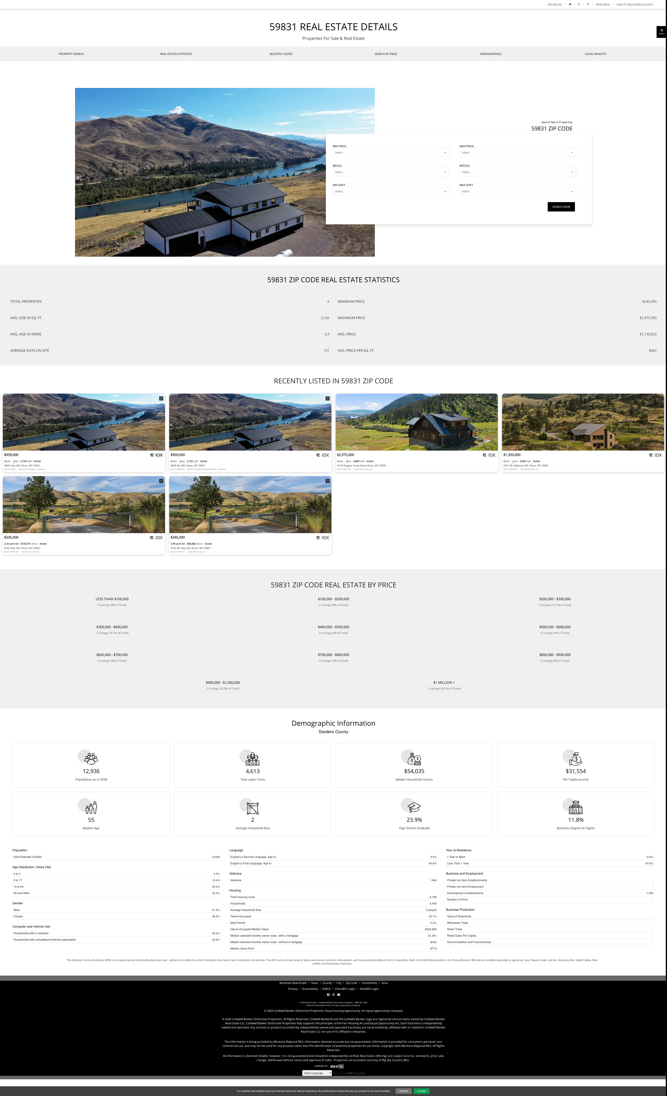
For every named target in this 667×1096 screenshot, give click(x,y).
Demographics (491, 54)
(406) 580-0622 (554, 4)
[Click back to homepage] (4, 4)
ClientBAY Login (345, 989)
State (314, 983)
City (338, 983)
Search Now (561, 207)
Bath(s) (465, 165)
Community (369, 983)
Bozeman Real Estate (293, 983)
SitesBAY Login (369, 989)
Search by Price (386, 54)
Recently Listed (281, 54)
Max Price (467, 146)
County (327, 983)
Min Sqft (339, 185)
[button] (662, 32)
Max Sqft (466, 185)
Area (385, 983)
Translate (359, 1073)
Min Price (339, 146)
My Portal (604, 4)
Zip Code (351, 983)
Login (620, 4)
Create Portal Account (640, 4)
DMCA (326, 989)
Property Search (71, 54)
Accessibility (310, 989)
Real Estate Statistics (176, 54)
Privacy (293, 989)
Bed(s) (337, 165)
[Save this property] (161, 398)
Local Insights (595, 54)
